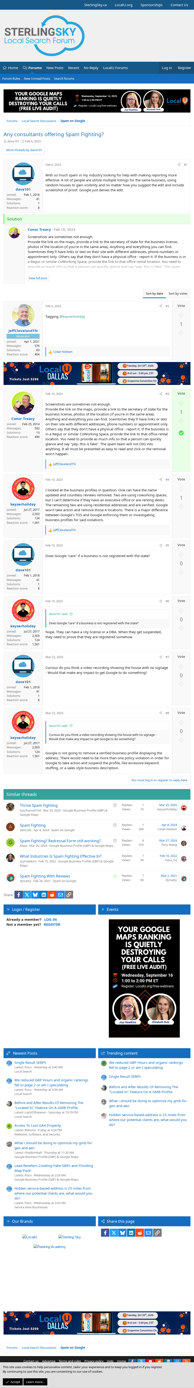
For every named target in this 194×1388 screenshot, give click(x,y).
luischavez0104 (30, 810)
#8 (167, 713)
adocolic (25, 830)
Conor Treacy (39, 229)
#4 (167, 479)
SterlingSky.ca (95, 4)
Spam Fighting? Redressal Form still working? (60, 840)
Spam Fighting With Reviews (45, 876)
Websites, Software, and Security (37, 1134)
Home (13, 67)
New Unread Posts (37, 78)
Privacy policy (94, 1361)
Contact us (31, 1361)
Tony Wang (169, 844)
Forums (35, 67)
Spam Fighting (33, 825)
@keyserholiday (72, 316)
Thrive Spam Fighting (39, 805)
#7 (167, 657)
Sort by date (154, 293)
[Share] (179, 164)
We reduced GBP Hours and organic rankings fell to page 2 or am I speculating (51, 1082)
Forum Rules (11, 78)
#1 (185, 164)
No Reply (91, 67)
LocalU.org (123, 4)
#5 (167, 545)
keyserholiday (167, 809)
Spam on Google (63, 830)
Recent (73, 67)
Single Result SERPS (30, 1062)
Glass (23, 845)
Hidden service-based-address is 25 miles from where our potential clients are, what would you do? (53, 1193)
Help (110, 1361)
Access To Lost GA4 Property (37, 1125)
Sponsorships (152, 4)
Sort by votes (178, 293)
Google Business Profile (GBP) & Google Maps (81, 845)
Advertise (48, 1361)
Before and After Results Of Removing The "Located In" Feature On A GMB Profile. (48, 1105)
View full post (38, 278)
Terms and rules (70, 1361)
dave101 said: (58, 614)
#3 (167, 394)
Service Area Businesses (31, 1207)
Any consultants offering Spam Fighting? (54, 134)
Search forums (64, 78)
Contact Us (179, 4)
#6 (167, 601)
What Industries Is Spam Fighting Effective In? (60, 856)
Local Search (23, 1071)
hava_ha (171, 860)
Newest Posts (25, 1053)
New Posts (54, 67)
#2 (167, 306)
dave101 (13, 141)
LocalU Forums (115, 67)
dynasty (25, 881)
